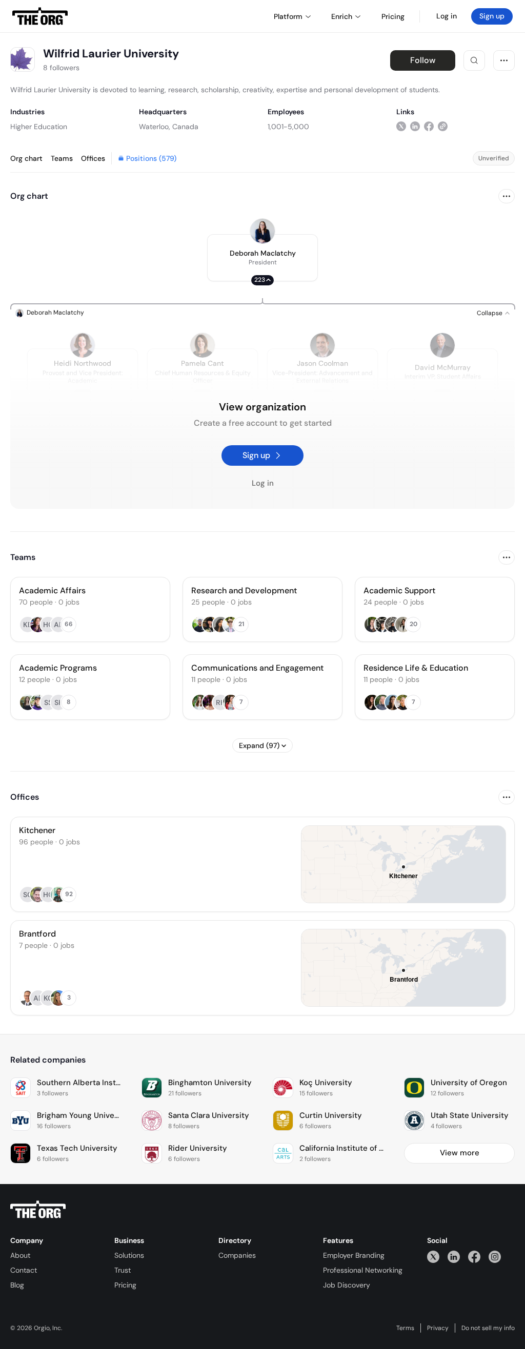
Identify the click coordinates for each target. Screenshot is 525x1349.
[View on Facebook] (429, 126)
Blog (17, 1285)
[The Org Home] (40, 16)
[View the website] (443, 126)
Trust (122, 1270)
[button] (262, 257)
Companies (237, 1255)
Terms (405, 1328)
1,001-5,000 (288, 126)
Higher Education (38, 126)
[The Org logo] (38, 1209)
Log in (446, 15)
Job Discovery (346, 1285)
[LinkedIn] (454, 1256)
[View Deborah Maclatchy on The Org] (262, 231)
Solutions (129, 1255)
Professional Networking (362, 1270)
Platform (288, 16)
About (20, 1255)
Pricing (125, 1285)
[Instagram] (495, 1256)
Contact (23, 1270)
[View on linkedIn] (415, 126)
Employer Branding (354, 1255)
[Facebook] (474, 1256)
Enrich (341, 16)
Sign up (491, 15)
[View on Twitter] (401, 126)
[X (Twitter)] (433, 1256)
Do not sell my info (488, 1328)
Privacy (438, 1328)
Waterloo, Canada (168, 126)
